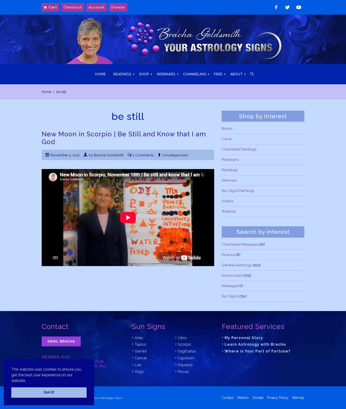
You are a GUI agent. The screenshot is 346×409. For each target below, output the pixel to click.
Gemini (141, 351)
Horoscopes (232, 275)
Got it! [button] (49, 392)
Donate (118, 7)
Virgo (139, 371)
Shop (144, 74)
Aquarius (185, 365)
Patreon (243, 398)
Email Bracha (61, 341)
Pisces (183, 371)
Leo (138, 365)
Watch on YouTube (299, 7)
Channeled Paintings (239, 149)
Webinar (229, 211)
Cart (52, 7)
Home (100, 74)
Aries (139, 338)
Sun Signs (230, 296)
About (236, 74)
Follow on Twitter (287, 7)
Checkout (73, 7)
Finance (228, 255)
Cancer (141, 358)
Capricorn (186, 358)
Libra (182, 338)
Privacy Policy (277, 398)
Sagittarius (187, 351)
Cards (227, 139)
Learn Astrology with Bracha (255, 344)
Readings (122, 74)
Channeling (194, 74)
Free (218, 74)
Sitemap (298, 398)
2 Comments (143, 155)
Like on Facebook (276, 7)
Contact (227, 398)
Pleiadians (230, 160)
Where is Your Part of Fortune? (257, 351)
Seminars (229, 180)
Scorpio (184, 344)
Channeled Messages (240, 244)
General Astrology (237, 265)
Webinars (166, 74)
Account (97, 7)
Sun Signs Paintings (238, 191)
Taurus (140, 344)
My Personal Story (244, 338)
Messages (230, 286)
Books (227, 128)
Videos (227, 201)
